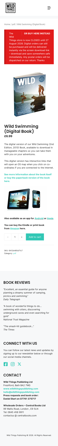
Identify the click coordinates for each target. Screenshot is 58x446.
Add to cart (35, 237)
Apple (50, 218)
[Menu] (49, 8)
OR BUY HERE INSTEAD (37, 33)
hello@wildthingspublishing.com (21, 392)
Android (39, 218)
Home (7, 24)
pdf (13, 24)
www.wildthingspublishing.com (20, 388)
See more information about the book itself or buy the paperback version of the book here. (28, 177)
